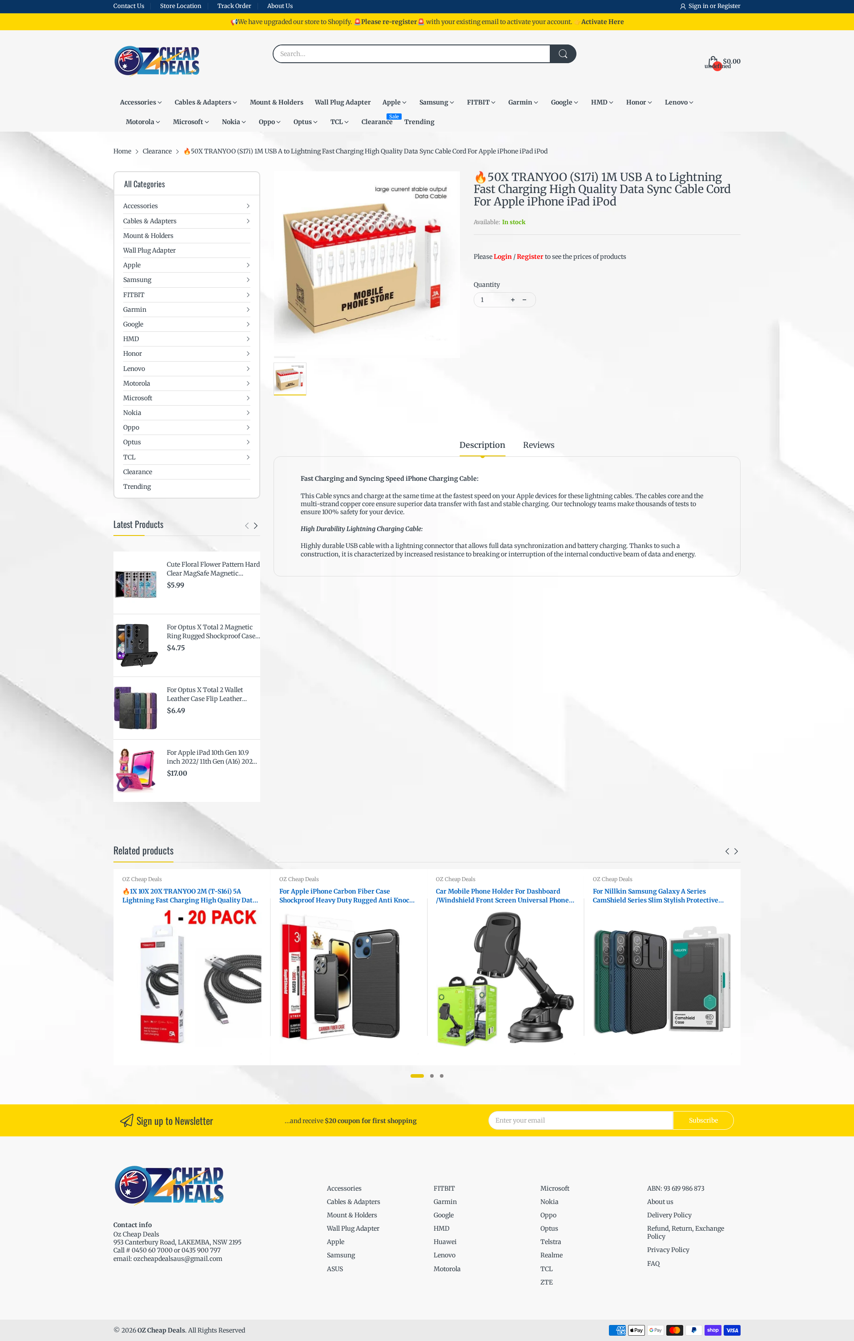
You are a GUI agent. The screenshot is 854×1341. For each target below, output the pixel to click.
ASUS (335, 1269)
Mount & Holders (352, 1215)
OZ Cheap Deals (142, 879)
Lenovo (444, 1255)
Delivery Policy (669, 1215)
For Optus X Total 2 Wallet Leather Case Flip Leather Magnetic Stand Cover (205, 694)
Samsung (341, 1255)
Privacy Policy (668, 1250)
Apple (335, 1242)
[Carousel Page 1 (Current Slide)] (417, 1076)
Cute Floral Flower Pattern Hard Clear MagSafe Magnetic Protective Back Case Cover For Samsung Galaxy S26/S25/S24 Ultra (213, 569)
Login (503, 257)
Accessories (344, 1188)
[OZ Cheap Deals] (156, 61)
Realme (551, 1255)
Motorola (447, 1269)
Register (729, 6)
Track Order (234, 6)
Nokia (549, 1202)
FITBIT (444, 1188)
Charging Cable (453, 479)
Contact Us (128, 6)
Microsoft (554, 1188)
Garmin (445, 1202)
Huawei (445, 1242)
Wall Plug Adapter (353, 1228)
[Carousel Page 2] (432, 1076)
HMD (442, 1228)
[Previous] (255, 525)
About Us (280, 6)
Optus (549, 1228)
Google (444, 1215)
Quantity (487, 285)
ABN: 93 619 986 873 (676, 1188)
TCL (546, 1269)
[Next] (246, 525)
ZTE (546, 1282)
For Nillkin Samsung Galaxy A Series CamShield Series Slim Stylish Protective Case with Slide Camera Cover (655, 896)
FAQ (653, 1264)
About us (660, 1202)
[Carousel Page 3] (441, 1076)
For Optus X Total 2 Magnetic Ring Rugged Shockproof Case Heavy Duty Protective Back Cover (211, 631)
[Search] (563, 53)
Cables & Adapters (353, 1202)
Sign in (699, 6)
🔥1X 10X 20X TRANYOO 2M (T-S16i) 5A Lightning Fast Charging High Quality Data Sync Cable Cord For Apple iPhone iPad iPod (189, 896)
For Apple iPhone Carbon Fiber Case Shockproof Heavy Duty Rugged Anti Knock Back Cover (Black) (346, 896)
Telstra (550, 1242)
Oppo (548, 1215)
